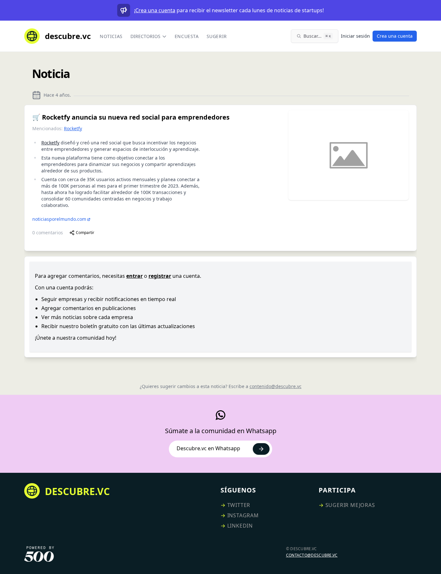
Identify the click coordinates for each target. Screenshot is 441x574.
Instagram (243, 515)
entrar (134, 275)
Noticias (111, 36)
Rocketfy (73, 128)
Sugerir (217, 36)
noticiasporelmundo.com (59, 219)
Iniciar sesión (355, 36)
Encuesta (187, 36)
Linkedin (240, 525)
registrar (160, 275)
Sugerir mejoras (350, 505)
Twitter (239, 505)
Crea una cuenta (155, 10)
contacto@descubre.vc (312, 555)
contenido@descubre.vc (276, 386)
